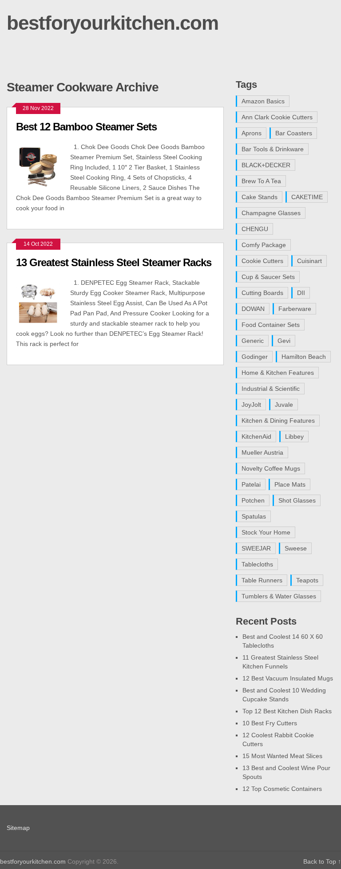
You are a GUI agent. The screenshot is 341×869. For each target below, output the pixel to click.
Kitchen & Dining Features (278, 420)
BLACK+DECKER (266, 165)
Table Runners (262, 580)
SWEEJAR (256, 548)
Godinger (255, 356)
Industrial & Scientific (271, 388)
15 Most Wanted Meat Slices (282, 755)
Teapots (307, 580)
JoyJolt (251, 404)
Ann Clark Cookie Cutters (277, 117)
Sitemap (18, 827)
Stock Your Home (266, 532)
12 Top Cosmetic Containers (282, 788)
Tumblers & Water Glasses (279, 596)
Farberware (294, 308)
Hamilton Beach (304, 356)
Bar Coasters (293, 133)
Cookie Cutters (262, 260)
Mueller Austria (262, 452)
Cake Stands (260, 197)
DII (301, 292)
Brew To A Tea (261, 181)
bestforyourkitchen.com (112, 23)
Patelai (251, 484)
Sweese (296, 548)
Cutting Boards (262, 292)
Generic (253, 340)
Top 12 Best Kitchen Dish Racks (287, 711)
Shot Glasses (297, 500)
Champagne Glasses (271, 212)
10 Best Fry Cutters (269, 723)
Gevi (284, 340)
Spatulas (254, 516)
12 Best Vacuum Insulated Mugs (287, 678)
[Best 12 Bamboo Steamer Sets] (43, 165)
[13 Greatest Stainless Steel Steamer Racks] (43, 300)
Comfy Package (264, 244)
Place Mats (289, 484)
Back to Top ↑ (322, 861)
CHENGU (255, 228)
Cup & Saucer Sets (268, 276)
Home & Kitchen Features (278, 372)
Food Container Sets (271, 324)
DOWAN (253, 308)
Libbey (294, 436)
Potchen (253, 500)
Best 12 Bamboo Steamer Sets (86, 127)
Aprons (252, 133)
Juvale (284, 404)
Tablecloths (257, 564)
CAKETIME (307, 197)
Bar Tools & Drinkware (273, 149)
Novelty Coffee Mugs (271, 468)
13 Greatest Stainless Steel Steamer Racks (113, 262)
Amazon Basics (263, 101)
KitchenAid (256, 436)
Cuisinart (309, 260)
